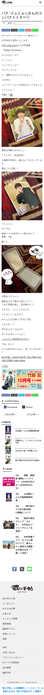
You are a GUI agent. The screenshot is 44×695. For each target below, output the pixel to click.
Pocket (29, 30)
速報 (4, 639)
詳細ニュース (8, 634)
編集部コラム (34, 35)
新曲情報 (6, 624)
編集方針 (6, 672)
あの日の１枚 (8, 598)
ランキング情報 (9, 618)
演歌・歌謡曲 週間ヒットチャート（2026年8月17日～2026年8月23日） (25, 481)
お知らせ (6, 613)
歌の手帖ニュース (18, 682)
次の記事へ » (33, 414)
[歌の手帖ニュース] (7, 2)
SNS (4, 647)
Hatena (22, 30)
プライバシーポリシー (13, 657)
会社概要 (6, 667)
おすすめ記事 (8, 608)
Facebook (7, 30)
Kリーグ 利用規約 (10, 662)
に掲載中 (37, 691)
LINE (36, 30)
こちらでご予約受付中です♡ (15, 339)
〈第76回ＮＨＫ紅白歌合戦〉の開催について (25, 509)
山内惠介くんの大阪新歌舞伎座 (25, 497)
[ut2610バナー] (22, 379)
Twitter (15, 30)
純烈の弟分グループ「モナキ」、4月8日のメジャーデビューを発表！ (25, 524)
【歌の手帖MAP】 (24, 691)
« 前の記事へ (10, 414)
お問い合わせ (8, 652)
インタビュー (8, 603)
